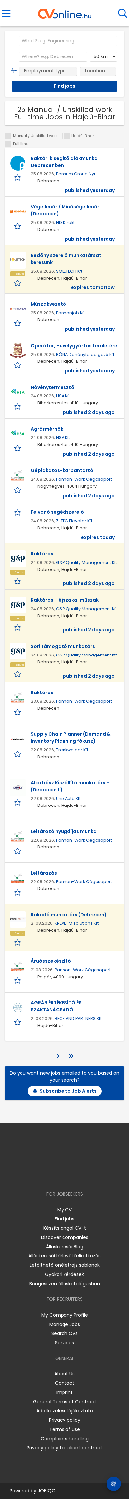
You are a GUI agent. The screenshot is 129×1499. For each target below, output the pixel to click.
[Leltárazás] (18, 878)
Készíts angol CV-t (64, 1228)
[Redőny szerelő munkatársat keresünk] (18, 260)
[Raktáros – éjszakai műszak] (18, 605)
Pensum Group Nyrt (76, 174)
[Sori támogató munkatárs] (18, 651)
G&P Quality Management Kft (86, 562)
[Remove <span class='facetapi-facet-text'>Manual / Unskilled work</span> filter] (8, 136)
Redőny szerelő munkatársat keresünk (66, 259)
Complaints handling (65, 1438)
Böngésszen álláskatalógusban (64, 1283)
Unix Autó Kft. (69, 798)
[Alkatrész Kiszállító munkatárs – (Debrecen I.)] (18, 787)
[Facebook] (49, 1175)
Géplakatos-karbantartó (62, 470)
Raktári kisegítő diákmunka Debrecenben (64, 162)
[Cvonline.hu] (64, 11)
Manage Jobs (64, 1324)
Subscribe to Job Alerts (68, 1091)
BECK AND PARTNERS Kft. (79, 1018)
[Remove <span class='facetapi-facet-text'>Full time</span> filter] (8, 144)
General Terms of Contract (64, 1401)
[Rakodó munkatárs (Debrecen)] (18, 919)
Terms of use (64, 1429)
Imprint (64, 1392)
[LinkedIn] (71, 1175)
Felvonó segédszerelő (57, 512)
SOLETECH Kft (69, 271)
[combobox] (68, 41)
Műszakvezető (48, 304)
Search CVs (64, 1333)
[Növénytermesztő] (18, 392)
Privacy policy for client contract (64, 1447)
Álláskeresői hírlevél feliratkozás (64, 1256)
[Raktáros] (18, 558)
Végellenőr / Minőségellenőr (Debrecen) (65, 210)
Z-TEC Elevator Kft (74, 521)
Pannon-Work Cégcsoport (84, 479)
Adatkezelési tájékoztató (64, 1410)
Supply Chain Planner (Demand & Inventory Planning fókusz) (70, 737)
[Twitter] (81, 1175)
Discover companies (64, 1237)
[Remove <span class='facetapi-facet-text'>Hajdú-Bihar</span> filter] (67, 136)
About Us (64, 1373)
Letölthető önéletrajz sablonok (65, 1265)
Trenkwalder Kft (72, 750)
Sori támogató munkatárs (63, 646)
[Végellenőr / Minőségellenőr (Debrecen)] (18, 212)
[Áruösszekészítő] (18, 966)
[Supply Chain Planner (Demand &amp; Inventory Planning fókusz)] (18, 739)
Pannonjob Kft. (71, 313)
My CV (64, 1209)
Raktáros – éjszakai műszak (65, 600)
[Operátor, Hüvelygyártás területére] (18, 350)
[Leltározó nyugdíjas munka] (18, 836)
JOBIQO (47, 1490)
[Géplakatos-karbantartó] (18, 475)
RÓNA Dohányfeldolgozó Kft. (85, 354)
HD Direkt (65, 222)
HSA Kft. (63, 396)
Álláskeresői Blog (64, 1246)
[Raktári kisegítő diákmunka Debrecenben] (18, 163)
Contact (64, 1383)
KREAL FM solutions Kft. (77, 923)
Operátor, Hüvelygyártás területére (74, 345)
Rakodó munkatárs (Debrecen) (69, 914)
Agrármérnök (47, 429)
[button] (15, 70)
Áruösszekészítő (51, 961)
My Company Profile (64, 1315)
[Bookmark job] (18, 177)
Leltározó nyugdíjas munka (64, 831)
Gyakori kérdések (64, 1274)
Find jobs (64, 1219)
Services (64, 1342)
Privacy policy (64, 1420)
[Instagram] (60, 1175)
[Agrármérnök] (18, 434)
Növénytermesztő (52, 387)
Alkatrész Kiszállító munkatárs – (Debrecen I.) (70, 786)
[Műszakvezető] (18, 309)
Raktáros (42, 553)
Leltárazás (44, 873)
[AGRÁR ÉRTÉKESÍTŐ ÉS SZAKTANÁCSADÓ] (18, 1007)
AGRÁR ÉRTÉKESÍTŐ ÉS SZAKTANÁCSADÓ (56, 1006)
